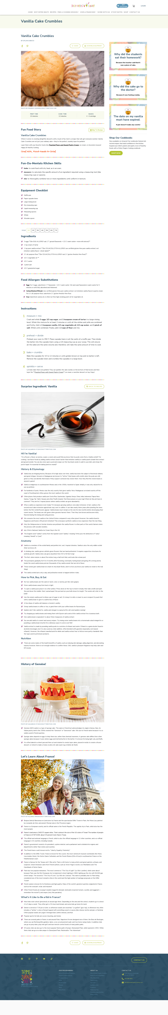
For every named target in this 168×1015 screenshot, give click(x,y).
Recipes (53, 12)
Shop (126, 12)
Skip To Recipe (97, 130)
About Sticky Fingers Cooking (98, 973)
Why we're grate (41, 12)
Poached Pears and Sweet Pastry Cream (64, 145)
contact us (139, 960)
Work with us (103, 12)
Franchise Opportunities (97, 992)
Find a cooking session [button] (68, 12)
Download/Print (94, 46)
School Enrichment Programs (67, 973)
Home (30, 12)
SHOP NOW (116, 153)
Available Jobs (94, 985)
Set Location (123, 6)
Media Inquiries (94, 989)
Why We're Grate (94, 978)
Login (143, 6)
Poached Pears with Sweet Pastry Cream (49, 372)
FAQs (60, 980)
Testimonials (93, 980)
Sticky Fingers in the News (97, 975)
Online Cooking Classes (65, 975)
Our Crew (92, 982)
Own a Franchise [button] (87, 12)
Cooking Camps (63, 978)
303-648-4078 (128, 978)
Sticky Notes (116, 12)
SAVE (76, 46)
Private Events (62, 982)
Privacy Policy (94, 994)
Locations (93, 987)
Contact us (134, 12)
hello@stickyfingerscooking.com (134, 982)
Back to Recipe (95, 386)
